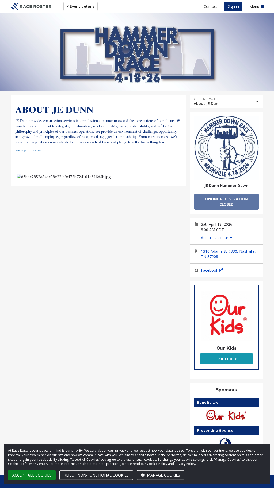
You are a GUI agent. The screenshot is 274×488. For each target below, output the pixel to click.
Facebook (210, 270)
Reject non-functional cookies (96, 475)
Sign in (233, 6)
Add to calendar (215, 237)
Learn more (226, 358)
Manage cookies (163, 475)
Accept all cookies (31, 475)
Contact (210, 6)
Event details (81, 6)
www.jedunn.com (28, 150)
